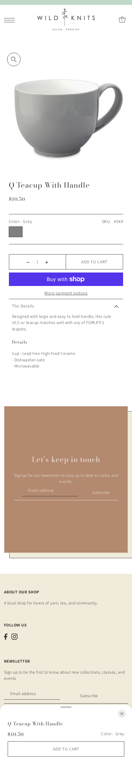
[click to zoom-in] (14, 59)
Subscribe (101, 492)
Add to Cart (94, 262)
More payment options (66, 293)
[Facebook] (5, 636)
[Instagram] (14, 636)
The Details (23, 306)
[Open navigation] (11, 20)
